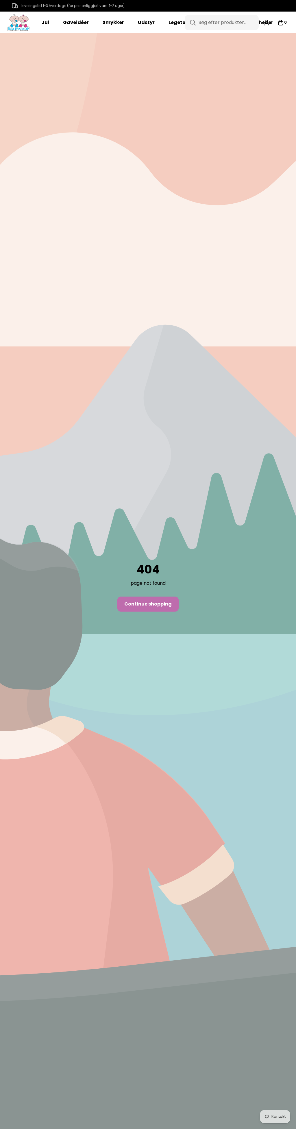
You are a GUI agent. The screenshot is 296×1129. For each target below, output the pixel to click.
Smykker (113, 22)
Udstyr (146, 22)
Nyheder (262, 22)
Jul (45, 22)
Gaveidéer (76, 22)
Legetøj (178, 22)
